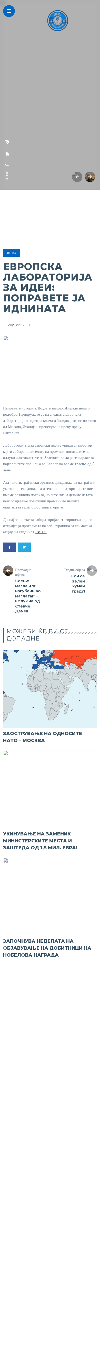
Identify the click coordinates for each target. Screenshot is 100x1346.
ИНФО (11, 253)
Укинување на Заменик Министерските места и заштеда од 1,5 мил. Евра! (40, 841)
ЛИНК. (41, 531)
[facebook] (7, 165)
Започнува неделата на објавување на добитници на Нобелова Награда (47, 948)
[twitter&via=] (7, 154)
